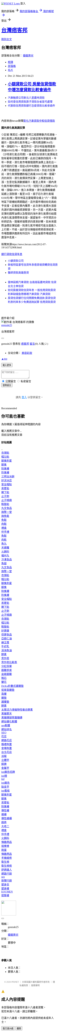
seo (3, 876)
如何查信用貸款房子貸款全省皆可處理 (30, 101)
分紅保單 (6, 666)
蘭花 (4, 682)
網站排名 (6, 729)
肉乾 (4, 539)
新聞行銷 (6, 880)
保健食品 (6, 634)
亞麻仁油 (6, 638)
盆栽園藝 (6, 674)
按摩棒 (5, 846)
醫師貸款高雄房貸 (18, 272)
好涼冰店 (6, 480)
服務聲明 (35, 985)
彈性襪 (5, 810)
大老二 (5, 826)
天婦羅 (5, 547)
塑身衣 (5, 884)
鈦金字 (5, 786)
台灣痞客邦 (14, 30)
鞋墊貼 (5, 504)
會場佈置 (6, 748)
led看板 (5, 790)
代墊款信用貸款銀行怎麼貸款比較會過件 (31, 105)
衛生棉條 (6, 865)
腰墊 (4, 697)
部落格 (12, 66)
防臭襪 (5, 472)
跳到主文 (6, 39)
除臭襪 (5, 468)
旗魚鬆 (5, 516)
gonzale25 (6, 325)
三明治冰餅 (7, 476)
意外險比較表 (9, 662)
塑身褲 (5, 888)
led (2, 779)
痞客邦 (25, 343)
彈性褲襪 (6, 818)
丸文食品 (6, 508)
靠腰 (4, 693)
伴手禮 (5, 531)
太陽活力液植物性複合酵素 (17, 709)
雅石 (4, 678)
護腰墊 (5, 701)
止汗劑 (5, 496)
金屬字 (5, 768)
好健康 (5, 630)
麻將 (4, 822)
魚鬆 (4, 520)
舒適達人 (6, 869)
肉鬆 (4, 524)
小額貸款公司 (16, 260)
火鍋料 (5, 551)
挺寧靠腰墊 (7, 690)
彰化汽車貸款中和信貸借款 (39, 120)
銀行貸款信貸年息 (11, 254)
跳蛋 (4, 850)
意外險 (5, 658)
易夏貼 (5, 488)
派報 (4, 756)
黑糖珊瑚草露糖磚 (11, 717)
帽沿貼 (5, 456)
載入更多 (7, 365)
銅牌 (4, 764)
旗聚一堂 (6, 512)
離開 (19, 1028)
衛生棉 (5, 861)
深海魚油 (6, 650)
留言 (32, 343)
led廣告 (5, 782)
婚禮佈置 (6, 744)
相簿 (10, 62)
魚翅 (4, 563)
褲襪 (4, 814)
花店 (4, 736)
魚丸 (4, 543)
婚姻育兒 (28, 55)
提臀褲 (5, 895)
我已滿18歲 (8, 1028)
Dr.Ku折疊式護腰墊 (12, 686)
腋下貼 (5, 492)
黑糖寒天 (6, 713)
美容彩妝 (27, 353)
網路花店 (6, 740)
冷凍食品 (6, 559)
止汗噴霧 (6, 500)
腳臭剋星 (6, 460)
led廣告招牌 (8, 772)
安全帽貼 (6, 484)
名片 (10, 70)
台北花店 (6, 752)
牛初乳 (5, 646)
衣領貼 (5, 452)
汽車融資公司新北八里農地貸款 (26, 97)
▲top (4, 358)
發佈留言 (7, 385)
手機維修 (6, 857)
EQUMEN (7, 891)
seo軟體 (5, 725)
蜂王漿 (5, 642)
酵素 (4, 654)
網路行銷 (6, 873)
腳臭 (4, 464)
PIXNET (15, 982)
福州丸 (5, 555)
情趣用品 (6, 842)
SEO (3, 732)
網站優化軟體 (9, 721)
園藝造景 (6, 670)
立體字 (5, 760)
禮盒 (4, 527)
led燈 (4, 775)
